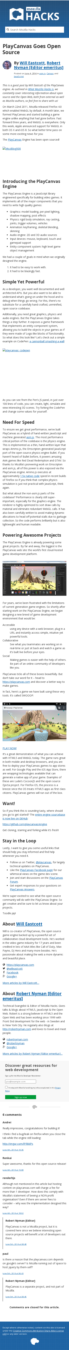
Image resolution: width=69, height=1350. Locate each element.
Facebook (12, 972)
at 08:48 (16, 1244)
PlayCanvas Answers (22, 889)
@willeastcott (15, 968)
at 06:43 (13, 1273)
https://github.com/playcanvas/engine (25, 824)
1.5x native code (30, 476)
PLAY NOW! (10, 748)
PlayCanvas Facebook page (36, 870)
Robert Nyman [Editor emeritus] (38, 65)
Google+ (12, 976)
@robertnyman (15, 1043)
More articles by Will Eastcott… (21, 983)
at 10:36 (13, 1150)
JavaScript (19, 76)
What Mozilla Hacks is (41, 89)
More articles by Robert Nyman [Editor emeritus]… (33, 1053)
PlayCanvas (15, 139)
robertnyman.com (17, 1039)
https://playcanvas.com (16, 681)
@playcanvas (43, 862)
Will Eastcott (32, 62)
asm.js (42, 73)
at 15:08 (13, 1170)
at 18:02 (13, 1213)
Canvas (50, 73)
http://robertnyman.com (17, 1029)
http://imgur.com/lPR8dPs (18, 1144)
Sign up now (21, 1097)
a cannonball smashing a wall (46, 341)
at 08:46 (16, 1297)
